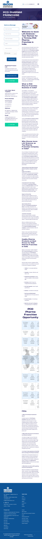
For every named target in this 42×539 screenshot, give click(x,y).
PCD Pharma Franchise (10, 17)
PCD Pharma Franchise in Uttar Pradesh (39, 360)
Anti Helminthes (7, 523)
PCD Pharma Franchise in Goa (25, 358)
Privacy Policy (30, 536)
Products (23, 499)
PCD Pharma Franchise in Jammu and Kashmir (32, 325)
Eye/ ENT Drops (25, 518)
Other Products (25, 523)
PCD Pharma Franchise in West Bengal (39, 378)
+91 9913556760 (8, 104)
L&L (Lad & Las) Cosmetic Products (28, 513)
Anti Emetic (6, 528)
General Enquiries (8, 100)
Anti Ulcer (5, 520)
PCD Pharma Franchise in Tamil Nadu (39, 342)
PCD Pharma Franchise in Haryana (25, 367)
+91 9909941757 (29, 4)
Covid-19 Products (25, 521)
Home (4, 17)
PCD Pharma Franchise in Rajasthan (39, 351)
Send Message (11, 59)
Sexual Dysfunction (25, 516)
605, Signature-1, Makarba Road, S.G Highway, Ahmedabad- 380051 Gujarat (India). (11, 112)
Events (23, 506)
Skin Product (24, 511)
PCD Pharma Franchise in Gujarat (25, 385)
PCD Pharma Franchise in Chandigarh (25, 402)
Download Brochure (12, 75)
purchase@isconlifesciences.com (11, 118)
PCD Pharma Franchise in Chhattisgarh (25, 349)
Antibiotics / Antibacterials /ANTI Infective (11, 512)
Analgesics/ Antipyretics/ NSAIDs (10, 513)
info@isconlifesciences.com (10, 117)
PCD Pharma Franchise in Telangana (39, 369)
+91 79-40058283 (8, 102)
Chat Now (12, 80)
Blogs (23, 504)
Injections (5, 525)
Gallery (23, 501)
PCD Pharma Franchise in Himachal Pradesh (32, 387)
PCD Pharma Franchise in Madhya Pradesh (32, 360)
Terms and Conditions (28, 534)
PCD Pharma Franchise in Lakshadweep (25, 394)
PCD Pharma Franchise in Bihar (25, 333)
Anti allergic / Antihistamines (9, 518)
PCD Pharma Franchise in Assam (25, 376)
